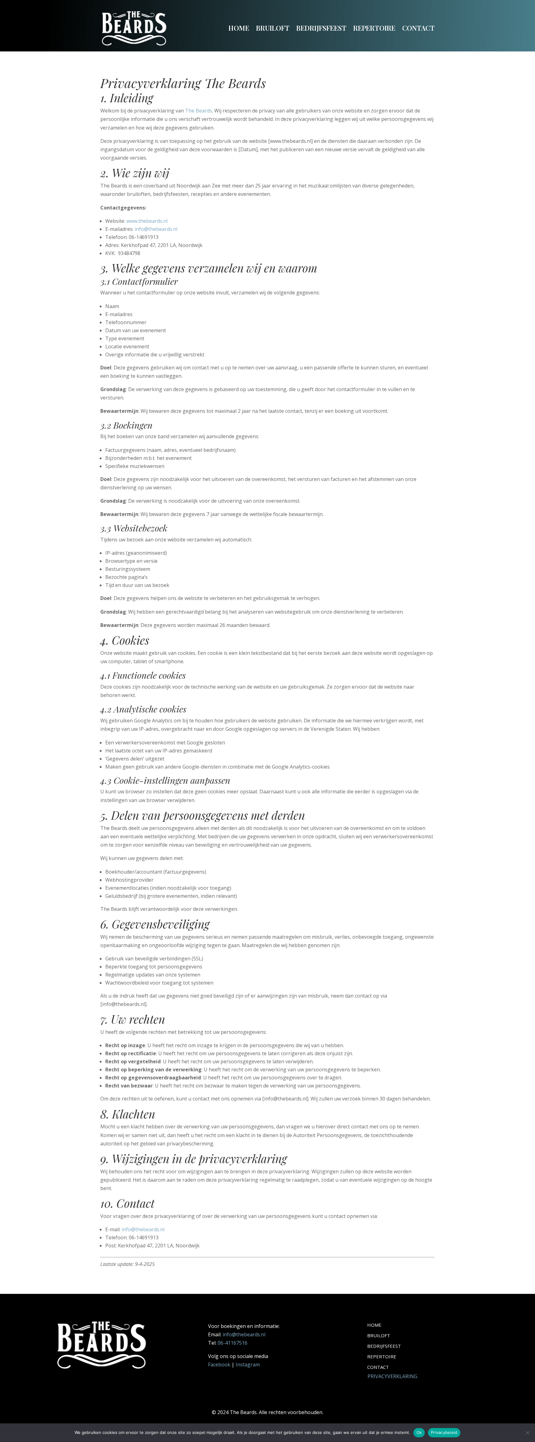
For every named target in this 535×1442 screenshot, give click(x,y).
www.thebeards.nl (146, 221)
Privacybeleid (444, 1432)
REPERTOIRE (374, 28)
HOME (238, 28)
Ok (419, 1432)
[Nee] (527, 1433)
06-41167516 (232, 1342)
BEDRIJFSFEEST (321, 28)
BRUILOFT (272, 28)
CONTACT (418, 28)
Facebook (219, 1364)
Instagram (248, 1364)
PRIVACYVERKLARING (392, 1376)
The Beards (198, 110)
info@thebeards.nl (156, 229)
